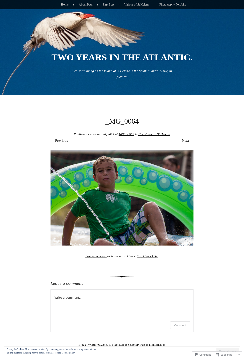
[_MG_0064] (122, 244)
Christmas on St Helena (154, 134)
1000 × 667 (126, 134)
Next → (187, 140)
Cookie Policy (68, 352)
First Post (108, 4)
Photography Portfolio (172, 4)
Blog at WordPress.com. (93, 344)
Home (64, 4)
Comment (180, 325)
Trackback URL (147, 256)
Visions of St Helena (136, 4)
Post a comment (96, 256)
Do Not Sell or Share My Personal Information (137, 344)
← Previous (59, 140)
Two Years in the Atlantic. (122, 57)
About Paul (85, 4)
